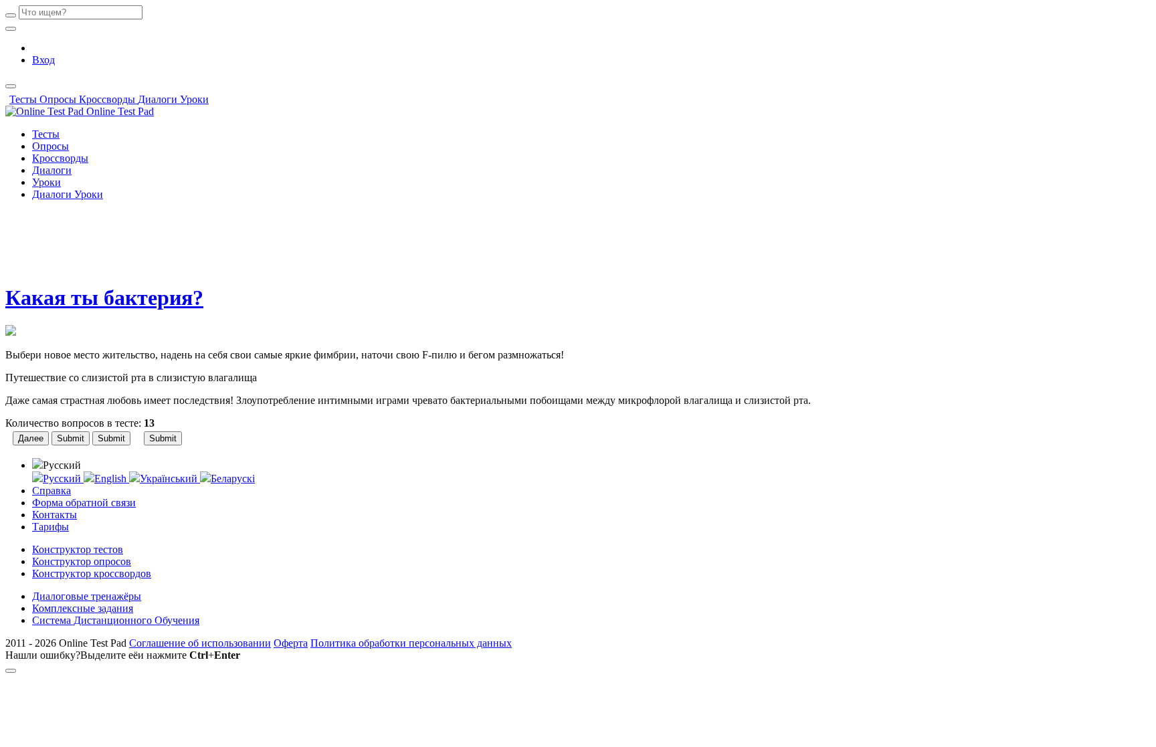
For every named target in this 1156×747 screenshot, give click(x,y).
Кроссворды (108, 99)
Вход (43, 60)
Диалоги (159, 99)
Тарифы (50, 526)
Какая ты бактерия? (104, 298)
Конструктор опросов (81, 561)
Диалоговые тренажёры (86, 596)
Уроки (194, 99)
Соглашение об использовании (200, 643)
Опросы (59, 99)
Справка (51, 490)
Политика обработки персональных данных (411, 643)
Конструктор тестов (77, 549)
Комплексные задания (82, 608)
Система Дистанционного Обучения (115, 620)
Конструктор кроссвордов (91, 573)
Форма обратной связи (84, 502)
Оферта (291, 643)
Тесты (24, 99)
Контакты (54, 514)
